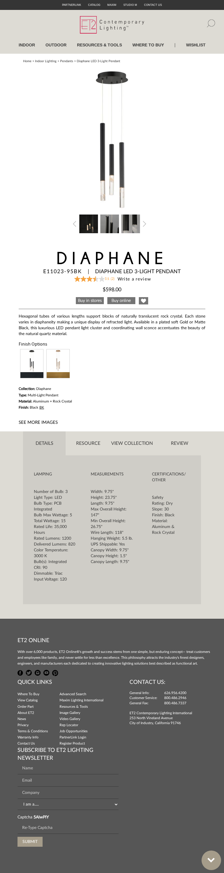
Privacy (23, 725)
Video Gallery (70, 719)
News (22, 719)
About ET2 (26, 713)
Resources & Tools (74, 706)
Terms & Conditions (33, 731)
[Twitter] (29, 672)
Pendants (66, 61)
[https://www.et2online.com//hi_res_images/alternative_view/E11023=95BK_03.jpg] (130, 223)
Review (179, 443)
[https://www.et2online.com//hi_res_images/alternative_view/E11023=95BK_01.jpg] (88, 223)
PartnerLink (71, 5)
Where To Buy (28, 694)
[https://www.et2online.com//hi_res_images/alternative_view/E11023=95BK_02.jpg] (109, 223)
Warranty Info (28, 737)
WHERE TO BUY (148, 45)
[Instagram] (37, 672)
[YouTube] (46, 672)
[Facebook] (20, 672)
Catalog (94, 5)
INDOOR (27, 45)
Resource (88, 443)
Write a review (134, 279)
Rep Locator (69, 725)
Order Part (26, 706)
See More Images (38, 422)
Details (44, 443)
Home (27, 61)
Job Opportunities (74, 731)
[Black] (31, 363)
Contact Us (26, 743)
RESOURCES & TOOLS (99, 45)
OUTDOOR (56, 45)
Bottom (211, 860)
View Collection (132, 443)
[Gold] (58, 363)
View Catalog (28, 700)
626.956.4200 (175, 693)
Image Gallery (70, 713)
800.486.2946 (175, 698)
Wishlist (196, 45)
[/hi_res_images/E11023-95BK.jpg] (112, 138)
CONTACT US (153, 5)
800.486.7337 (175, 703)
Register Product (72, 743)
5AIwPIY (41, 817)
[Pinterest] (55, 672)
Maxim (111, 5)
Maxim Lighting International (82, 700)
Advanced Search (73, 694)
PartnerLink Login (73, 737)
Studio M (130, 5)
